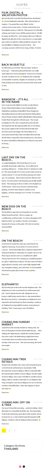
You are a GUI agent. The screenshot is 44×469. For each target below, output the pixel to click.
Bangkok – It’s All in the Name (15, 100)
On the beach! (12, 240)
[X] (24, 466)
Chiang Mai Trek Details (14, 360)
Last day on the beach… (13, 158)
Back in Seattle (13, 64)
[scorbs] (22, 4)
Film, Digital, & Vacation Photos (14, 14)
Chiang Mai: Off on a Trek (16, 403)
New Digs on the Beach (14, 207)
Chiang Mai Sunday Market (16, 323)
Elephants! (10, 284)
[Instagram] (20, 466)
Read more (5, 55)
